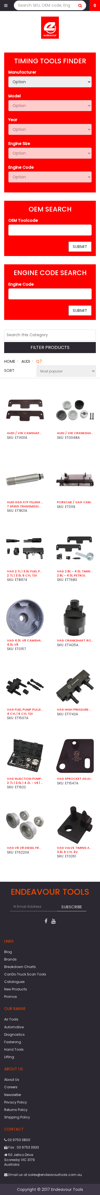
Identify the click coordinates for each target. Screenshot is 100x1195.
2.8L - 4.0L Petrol (71, 575)
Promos (10, 996)
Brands (10, 959)
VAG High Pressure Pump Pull (75, 709)
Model (14, 96)
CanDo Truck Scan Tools (25, 974)
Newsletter (12, 1094)
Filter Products (50, 348)
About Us (11, 1079)
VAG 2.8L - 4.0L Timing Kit (75, 571)
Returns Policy (16, 1109)
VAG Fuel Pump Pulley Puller (25, 709)
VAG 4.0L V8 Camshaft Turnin (25, 640)
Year (13, 119)
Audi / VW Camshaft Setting (25, 433)
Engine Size (19, 143)
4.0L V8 (12, 644)
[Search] (80, 5)
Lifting (9, 1057)
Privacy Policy (15, 1102)
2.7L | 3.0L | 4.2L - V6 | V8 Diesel (25, 783)
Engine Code (21, 167)
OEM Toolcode (23, 220)
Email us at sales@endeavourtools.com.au (45, 1174)
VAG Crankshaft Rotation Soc (75, 640)
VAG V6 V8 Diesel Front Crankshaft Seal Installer (25, 848)
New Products (15, 989)
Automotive (14, 1027)
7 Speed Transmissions (25, 506)
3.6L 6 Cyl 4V (67, 852)
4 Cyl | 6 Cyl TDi (20, 714)
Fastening (12, 1042)
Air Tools (11, 1019)
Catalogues (14, 981)
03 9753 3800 (18, 1139)
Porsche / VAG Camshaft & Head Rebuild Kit (75, 502)
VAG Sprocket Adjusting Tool (75, 779)
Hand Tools (14, 1049)
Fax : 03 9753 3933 (23, 1147)
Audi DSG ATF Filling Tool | (25, 502)
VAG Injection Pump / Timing (25, 779)
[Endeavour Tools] (50, 27)
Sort (9, 370)
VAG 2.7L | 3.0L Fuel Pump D (25, 571)
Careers (11, 1087)
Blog (8, 951)
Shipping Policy (17, 1117)
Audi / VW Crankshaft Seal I (75, 433)
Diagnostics (14, 1034)
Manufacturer (22, 72)
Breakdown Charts (20, 966)
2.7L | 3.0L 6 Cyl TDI (22, 575)
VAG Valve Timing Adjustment (75, 848)
